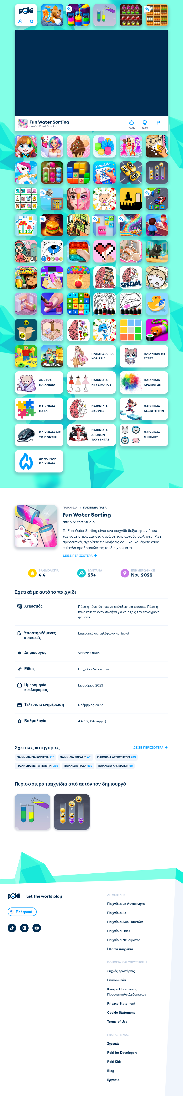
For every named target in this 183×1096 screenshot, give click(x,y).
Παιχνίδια (70, 507)
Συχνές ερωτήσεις (121, 971)
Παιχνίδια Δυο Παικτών (125, 922)
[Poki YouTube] (36, 928)
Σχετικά (113, 1043)
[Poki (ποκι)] (26, 10)
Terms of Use (117, 1021)
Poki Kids (114, 1062)
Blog (110, 1071)
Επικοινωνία (116, 980)
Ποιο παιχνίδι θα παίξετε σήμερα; (31, 21)
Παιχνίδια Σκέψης (76, 757)
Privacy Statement (121, 1003)
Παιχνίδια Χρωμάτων (115, 766)
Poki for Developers (122, 1052)
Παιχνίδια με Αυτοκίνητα (126, 904)
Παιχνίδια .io (116, 913)
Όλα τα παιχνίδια (120, 949)
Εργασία (113, 1080)
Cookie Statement (121, 1012)
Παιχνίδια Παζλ (95, 507)
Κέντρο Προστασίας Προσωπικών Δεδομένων (126, 992)
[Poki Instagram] (24, 928)
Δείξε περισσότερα (78, 555)
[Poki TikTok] (12, 928)
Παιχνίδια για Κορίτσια (35, 757)
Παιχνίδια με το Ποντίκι (37, 766)
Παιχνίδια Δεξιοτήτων (116, 757)
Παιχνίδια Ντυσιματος (123, 940)
